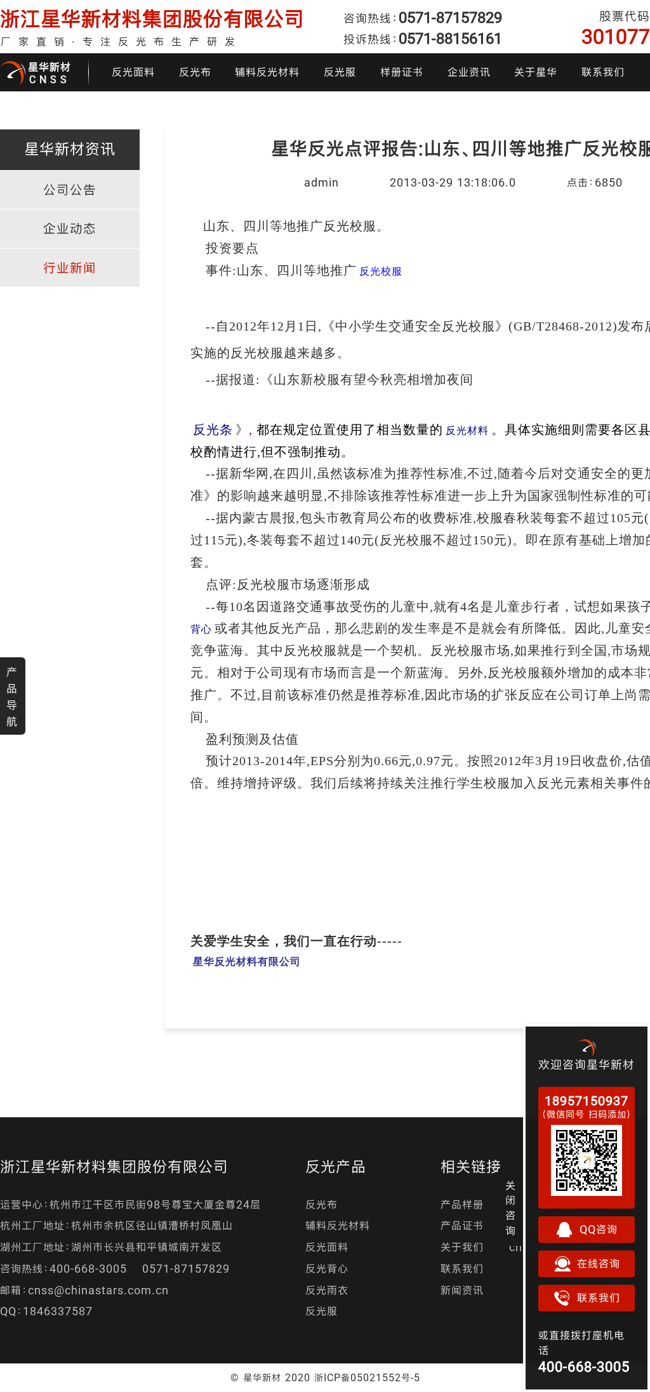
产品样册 (462, 1204)
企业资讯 (469, 72)
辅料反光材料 (267, 72)
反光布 (195, 72)
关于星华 (535, 72)
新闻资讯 (462, 1290)
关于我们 (462, 1247)
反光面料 (133, 72)
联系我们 (603, 72)
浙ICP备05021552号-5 (367, 1377)
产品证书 (462, 1225)
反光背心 (326, 1268)
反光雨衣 (326, 1290)
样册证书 (401, 72)
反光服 (340, 72)
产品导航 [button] (12, 697)
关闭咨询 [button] (510, 1208)
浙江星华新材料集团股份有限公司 (152, 19)
